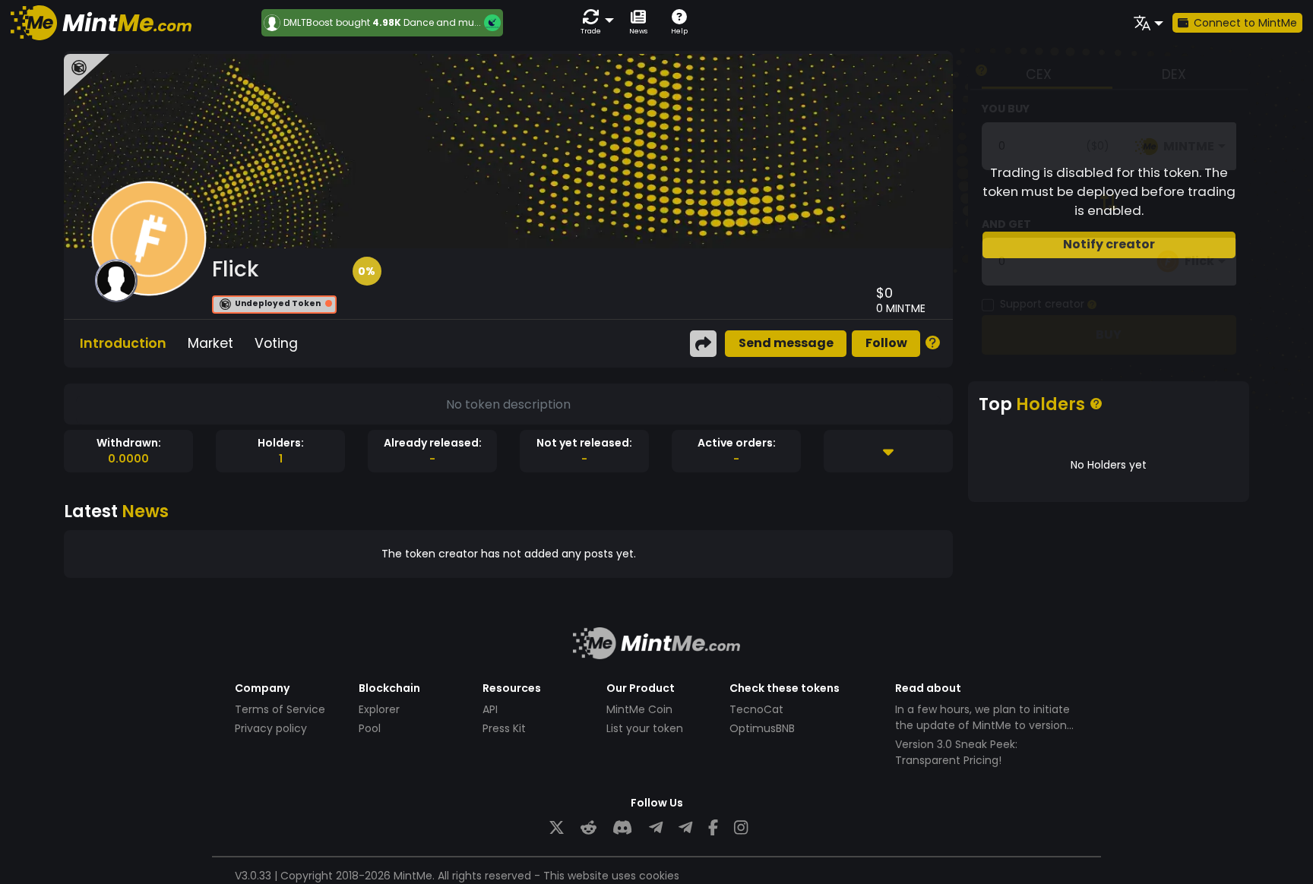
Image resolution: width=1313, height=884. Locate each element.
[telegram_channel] (685, 828)
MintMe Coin (639, 709)
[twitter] (557, 828)
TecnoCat (756, 709)
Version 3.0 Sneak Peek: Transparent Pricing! (956, 752)
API (490, 709)
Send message (786, 343)
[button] (594, 22)
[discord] (622, 828)
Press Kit (504, 728)
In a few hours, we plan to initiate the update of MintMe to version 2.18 (982, 725)
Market (210, 343)
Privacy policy (271, 728)
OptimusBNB (762, 728)
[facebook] (713, 828)
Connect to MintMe (1245, 22)
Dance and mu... (442, 22)
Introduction (123, 343)
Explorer (379, 709)
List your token (644, 728)
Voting (276, 343)
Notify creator (1109, 244)
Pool (370, 728)
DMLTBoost (308, 23)
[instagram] (741, 828)
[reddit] (588, 828)
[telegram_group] (656, 828)
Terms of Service (280, 709)
